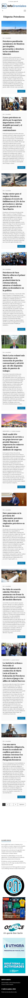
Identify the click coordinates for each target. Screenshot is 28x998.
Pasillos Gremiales (16, 431)
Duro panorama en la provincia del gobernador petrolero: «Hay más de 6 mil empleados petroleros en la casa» (14, 519)
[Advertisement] (14, 823)
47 (15, 804)
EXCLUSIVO (6, 431)
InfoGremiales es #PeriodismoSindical (10, 982)
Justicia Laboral (15, 660)
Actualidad (8, 38)
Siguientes (21, 804)
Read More (21, 91)
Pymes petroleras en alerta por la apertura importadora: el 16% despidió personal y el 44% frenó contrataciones (12, 124)
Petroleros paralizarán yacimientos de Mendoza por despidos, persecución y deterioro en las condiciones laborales (13, 47)
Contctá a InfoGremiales (7, 984)
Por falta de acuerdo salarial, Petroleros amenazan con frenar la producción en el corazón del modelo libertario (14, 594)
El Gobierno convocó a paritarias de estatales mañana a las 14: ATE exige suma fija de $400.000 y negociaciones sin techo (13, 863)
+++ (4, 38)
